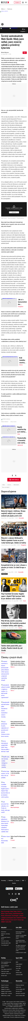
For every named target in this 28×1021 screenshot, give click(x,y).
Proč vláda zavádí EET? (6, 969)
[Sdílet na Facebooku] (12, 475)
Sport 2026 (19, 958)
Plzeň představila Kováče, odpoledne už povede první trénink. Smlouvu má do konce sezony (18, 723)
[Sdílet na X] (15, 475)
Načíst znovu (14, 212)
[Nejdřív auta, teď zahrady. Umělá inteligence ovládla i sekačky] (6, 762)
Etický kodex (6, 1017)
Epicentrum (3, 931)
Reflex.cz (3, 9)
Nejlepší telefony (4, 987)
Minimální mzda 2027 (20, 993)
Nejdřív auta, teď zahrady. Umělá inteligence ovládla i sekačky (17, 758)
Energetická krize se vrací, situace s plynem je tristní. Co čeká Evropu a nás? (14, 567)
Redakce (11, 880)
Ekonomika (19, 981)
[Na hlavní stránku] (5, 2)
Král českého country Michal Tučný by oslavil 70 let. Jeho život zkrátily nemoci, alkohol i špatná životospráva (23, 360)
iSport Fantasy (8, 913)
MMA (17, 962)
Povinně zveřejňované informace (17, 1017)
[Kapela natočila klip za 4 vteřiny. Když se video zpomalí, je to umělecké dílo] (8, 430)
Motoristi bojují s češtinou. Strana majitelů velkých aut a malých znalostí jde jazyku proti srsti (13, 513)
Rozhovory (9, 9)
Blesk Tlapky (14, 911)
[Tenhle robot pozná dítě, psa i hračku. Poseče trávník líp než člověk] (13, 637)
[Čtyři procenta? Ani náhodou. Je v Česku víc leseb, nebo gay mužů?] (5, 807)
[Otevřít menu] (25, 2)
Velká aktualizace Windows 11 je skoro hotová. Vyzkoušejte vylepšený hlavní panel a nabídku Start (19, 818)
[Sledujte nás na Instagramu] (15, 894)
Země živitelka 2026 (20, 995)
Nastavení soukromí (9, 1013)
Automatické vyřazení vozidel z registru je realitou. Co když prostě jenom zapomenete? (18, 686)
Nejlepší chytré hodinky (6, 991)
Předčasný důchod (20, 985)
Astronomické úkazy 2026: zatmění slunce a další (21, 942)
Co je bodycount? (5, 945)
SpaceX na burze (5, 985)
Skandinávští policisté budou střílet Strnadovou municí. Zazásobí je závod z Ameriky (18, 704)
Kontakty (3, 880)
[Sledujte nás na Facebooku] (12, 894)
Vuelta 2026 (8, 922)
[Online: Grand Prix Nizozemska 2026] (5, 840)
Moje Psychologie (5, 911)
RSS (23, 880)
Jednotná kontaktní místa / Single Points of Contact (14, 1015)
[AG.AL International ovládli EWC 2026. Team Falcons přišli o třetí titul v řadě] (5, 746)
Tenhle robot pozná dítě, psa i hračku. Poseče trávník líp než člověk (11, 648)
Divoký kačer (4, 975)
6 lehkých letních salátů (21, 952)
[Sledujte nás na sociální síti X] (9, 894)
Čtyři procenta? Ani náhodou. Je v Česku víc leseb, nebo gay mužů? (18, 803)
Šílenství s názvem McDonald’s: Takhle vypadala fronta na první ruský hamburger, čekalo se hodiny (13, 540)
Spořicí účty (18, 987)
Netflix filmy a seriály (5, 995)
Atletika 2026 (19, 972)
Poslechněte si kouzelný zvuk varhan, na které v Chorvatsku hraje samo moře (21, 440)
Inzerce (17, 880)
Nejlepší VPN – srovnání (6, 993)
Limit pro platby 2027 (20, 989)
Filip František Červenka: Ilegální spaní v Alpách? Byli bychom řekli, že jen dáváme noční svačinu (13, 596)
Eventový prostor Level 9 (11, 919)
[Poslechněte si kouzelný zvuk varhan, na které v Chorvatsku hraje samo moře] (9, 441)
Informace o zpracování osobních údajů (11, 1011)
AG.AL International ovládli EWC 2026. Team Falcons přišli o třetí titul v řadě (18, 742)
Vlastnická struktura (18, 1013)
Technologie (4, 981)
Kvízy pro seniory (5, 941)
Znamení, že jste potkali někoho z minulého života (21, 937)
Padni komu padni (5, 971)
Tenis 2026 (18, 968)
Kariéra (14, 883)
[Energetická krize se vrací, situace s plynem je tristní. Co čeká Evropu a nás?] (14, 556)
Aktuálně (3, 927)
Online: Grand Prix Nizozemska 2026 (18, 837)
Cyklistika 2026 (19, 974)
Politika (3, 958)
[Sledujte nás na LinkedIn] (19, 894)
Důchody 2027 (19, 991)
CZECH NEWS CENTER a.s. (19, 1001)
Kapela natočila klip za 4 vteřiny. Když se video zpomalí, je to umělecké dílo (22, 429)
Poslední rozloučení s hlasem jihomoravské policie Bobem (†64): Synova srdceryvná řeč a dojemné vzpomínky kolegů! (18, 663)
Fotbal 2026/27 (19, 964)
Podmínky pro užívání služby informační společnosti (13, 1010)
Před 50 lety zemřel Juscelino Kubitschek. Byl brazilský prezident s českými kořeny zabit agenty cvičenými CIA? (13, 623)
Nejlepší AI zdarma (5, 989)
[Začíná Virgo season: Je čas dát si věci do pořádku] (5, 774)
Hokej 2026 (18, 966)
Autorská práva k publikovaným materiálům (13, 1008)
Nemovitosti (8, 915)
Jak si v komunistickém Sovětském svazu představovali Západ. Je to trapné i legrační (22, 301)
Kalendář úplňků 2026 (6, 943)
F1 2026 (17, 970)
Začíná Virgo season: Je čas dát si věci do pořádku (18, 772)
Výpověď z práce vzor (6, 973)
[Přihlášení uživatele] (22, 2)
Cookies (22, 1011)
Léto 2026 (19, 927)
